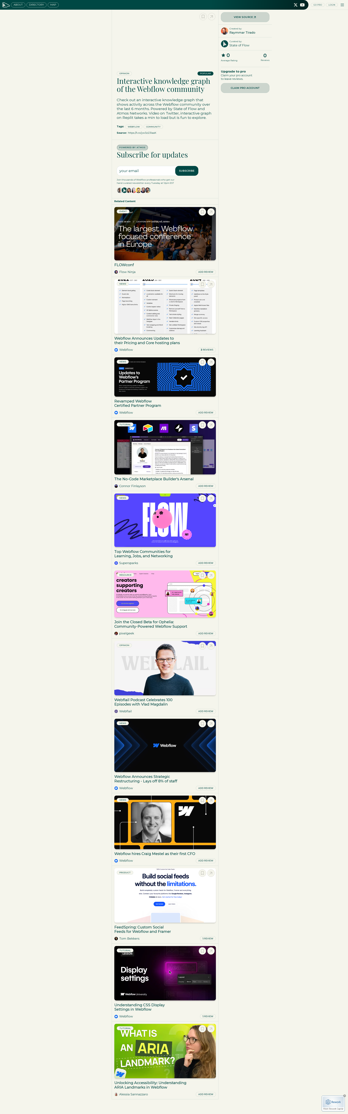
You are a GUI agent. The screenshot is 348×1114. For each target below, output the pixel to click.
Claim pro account (245, 88)
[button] (342, 5)
